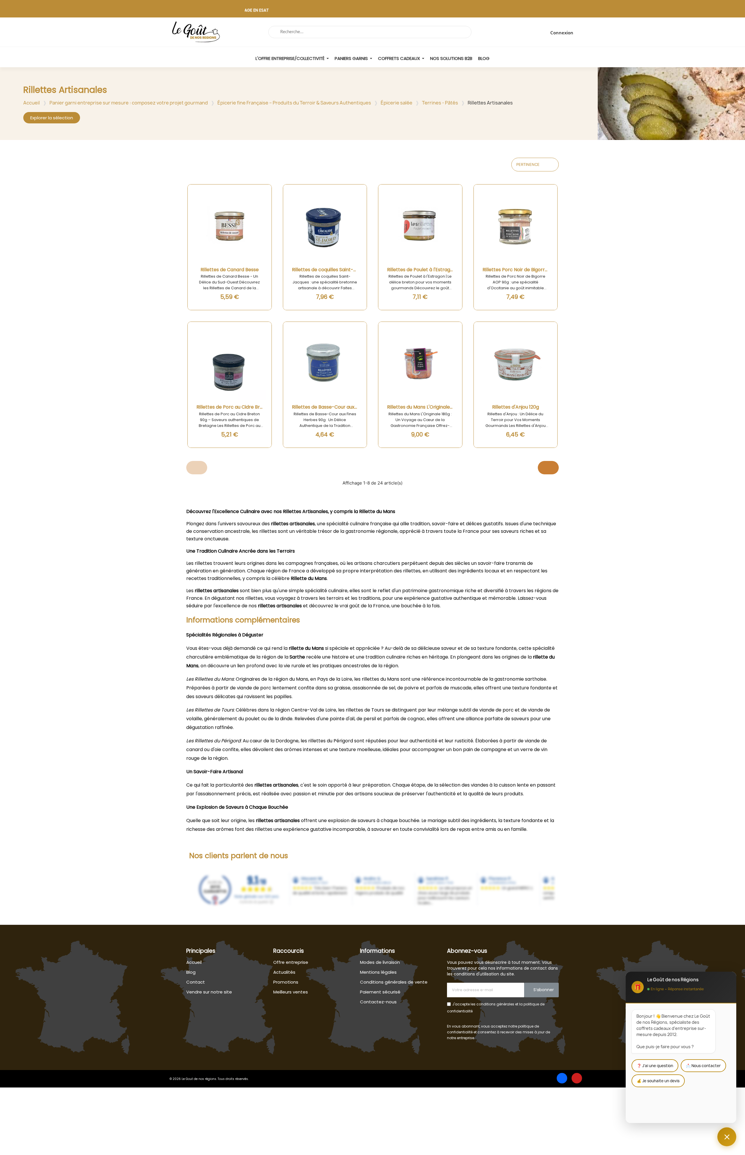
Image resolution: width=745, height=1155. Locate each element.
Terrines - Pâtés (440, 103)
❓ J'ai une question (655, 1065)
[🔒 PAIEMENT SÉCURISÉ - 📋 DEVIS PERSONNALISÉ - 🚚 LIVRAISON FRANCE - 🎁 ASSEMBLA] (373, 12)
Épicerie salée (396, 103)
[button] (51, 117)
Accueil (31, 103)
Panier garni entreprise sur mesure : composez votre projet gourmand (128, 103)
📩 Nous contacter (703, 1065)
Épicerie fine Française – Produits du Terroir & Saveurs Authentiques (294, 103)
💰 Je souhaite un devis (658, 1080)
